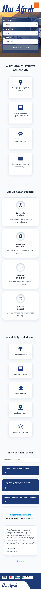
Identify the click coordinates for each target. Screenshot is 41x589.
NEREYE (8, 29)
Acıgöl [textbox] (8, 25)
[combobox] (20, 24)
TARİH (8, 38)
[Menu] (36, 5)
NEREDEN (9, 21)
